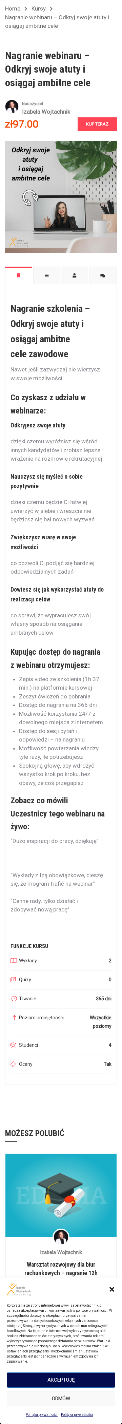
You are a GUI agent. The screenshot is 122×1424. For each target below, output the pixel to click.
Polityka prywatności (42, 1415)
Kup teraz (97, 124)
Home (12, 8)
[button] (111, 1289)
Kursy (39, 8)
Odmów (61, 1399)
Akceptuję (61, 1380)
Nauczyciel (32, 103)
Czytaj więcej (61, 1195)
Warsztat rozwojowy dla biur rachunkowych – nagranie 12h (61, 1268)
